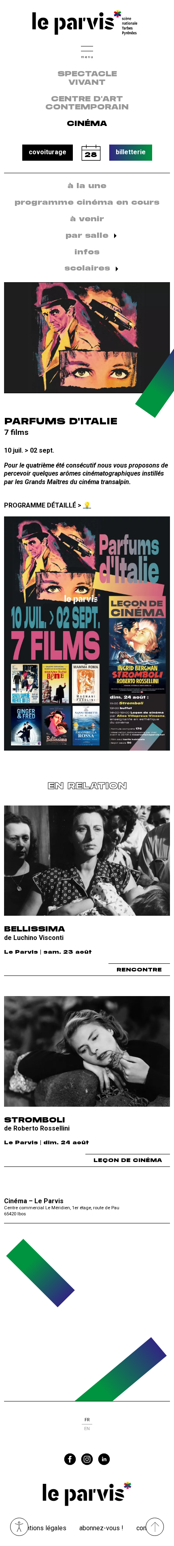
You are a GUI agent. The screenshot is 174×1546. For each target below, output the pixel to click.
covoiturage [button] (47, 152)
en (87, 1428)
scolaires (87, 268)
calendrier (91, 153)
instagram (87, 1459)
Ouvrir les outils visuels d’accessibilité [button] (19, 1527)
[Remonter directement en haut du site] (155, 1527)
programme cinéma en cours (87, 202)
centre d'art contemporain (87, 103)
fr (87, 1419)
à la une (87, 186)
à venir (87, 219)
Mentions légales (41, 1528)
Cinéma (87, 124)
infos (87, 252)
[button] (87, 51)
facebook (70, 1459)
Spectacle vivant (87, 78)
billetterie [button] (131, 152)
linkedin (104, 1459)
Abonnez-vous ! (101, 1528)
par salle (87, 236)
